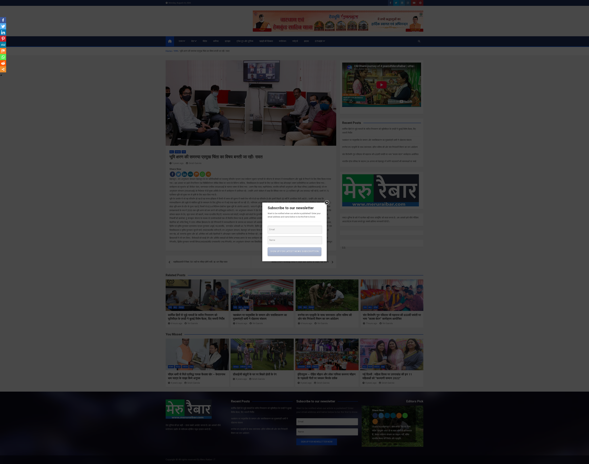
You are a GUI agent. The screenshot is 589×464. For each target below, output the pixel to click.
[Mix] (3, 51)
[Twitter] (3, 26)
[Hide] (1, 75)
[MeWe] (3, 45)
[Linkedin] (3, 32)
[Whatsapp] (3, 57)
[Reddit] (3, 63)
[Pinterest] (3, 39)
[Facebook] (3, 20)
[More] (3, 69)
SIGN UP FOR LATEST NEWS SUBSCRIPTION (294, 251)
